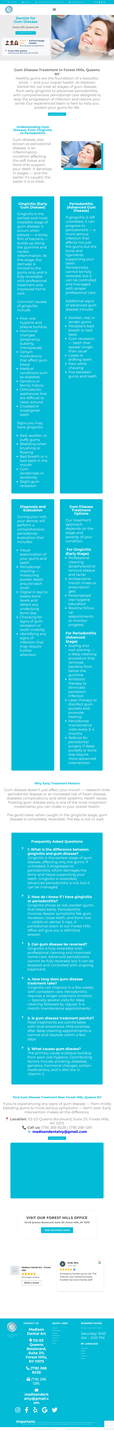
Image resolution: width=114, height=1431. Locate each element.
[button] (54, 9)
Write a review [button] (31, 1283)
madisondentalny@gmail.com (59, 1132)
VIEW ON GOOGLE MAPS (57, 1230)
